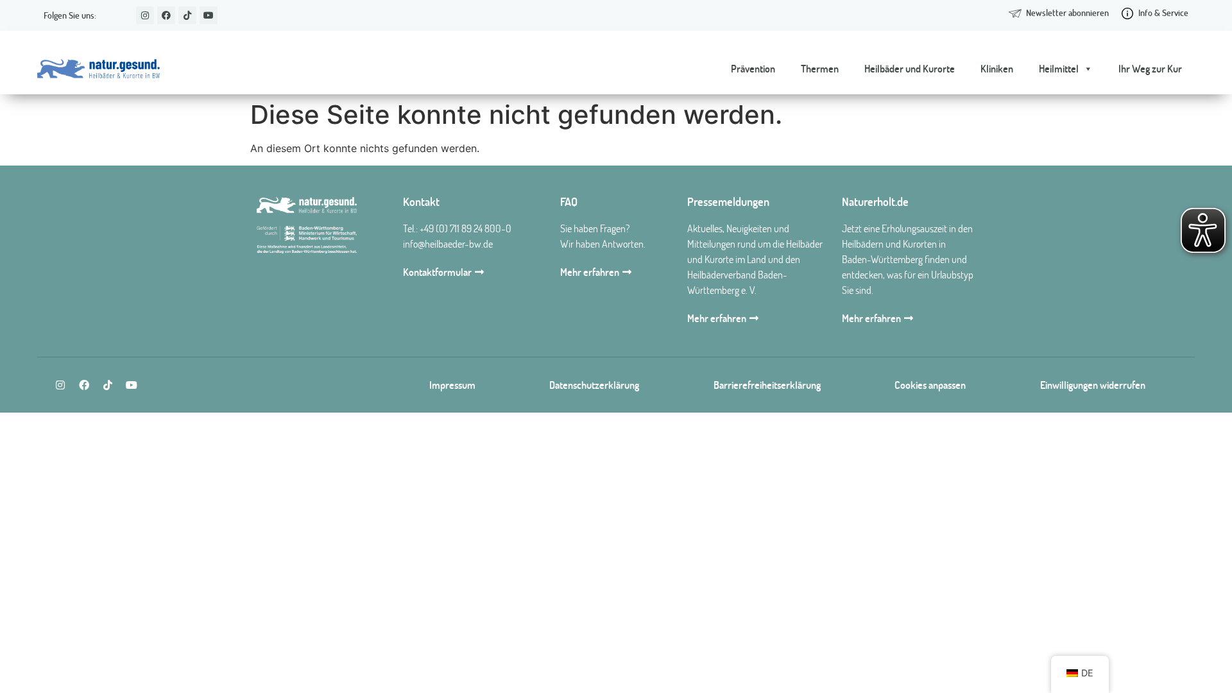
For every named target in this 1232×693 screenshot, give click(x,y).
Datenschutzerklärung (594, 385)
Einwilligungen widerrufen (1092, 385)
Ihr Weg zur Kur (1150, 68)
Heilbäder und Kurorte (909, 68)
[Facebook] (166, 15)
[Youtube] (209, 15)
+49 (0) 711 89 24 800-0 (465, 228)
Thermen (820, 68)
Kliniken (996, 68)
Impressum (452, 385)
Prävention (753, 68)
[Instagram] (145, 15)
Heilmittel (1059, 68)
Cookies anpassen (930, 385)
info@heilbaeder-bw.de (448, 243)
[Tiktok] (187, 15)
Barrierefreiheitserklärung (767, 385)
